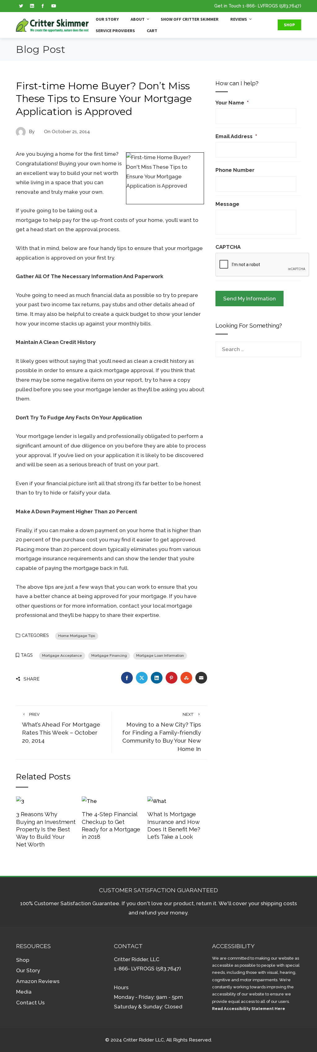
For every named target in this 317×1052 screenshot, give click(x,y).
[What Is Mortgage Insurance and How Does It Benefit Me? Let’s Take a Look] (156, 801)
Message (227, 204)
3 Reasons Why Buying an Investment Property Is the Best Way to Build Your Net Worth (46, 829)
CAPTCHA (228, 247)
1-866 (248, 5)
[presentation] (262, 265)
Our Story (107, 19)
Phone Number (234, 170)
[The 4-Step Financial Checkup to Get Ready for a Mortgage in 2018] (89, 801)
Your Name (232, 103)
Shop (289, 25)
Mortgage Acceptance (62, 655)
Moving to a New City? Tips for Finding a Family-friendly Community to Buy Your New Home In (161, 732)
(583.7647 (289, 5)
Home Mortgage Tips (76, 636)
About (138, 19)
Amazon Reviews (37, 981)
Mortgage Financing (109, 655)
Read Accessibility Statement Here (248, 1008)
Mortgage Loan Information (160, 655)
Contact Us (30, 1002)
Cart (152, 30)
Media (24, 992)
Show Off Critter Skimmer (190, 19)
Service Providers (115, 30)
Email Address (236, 136)
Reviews (238, 19)
